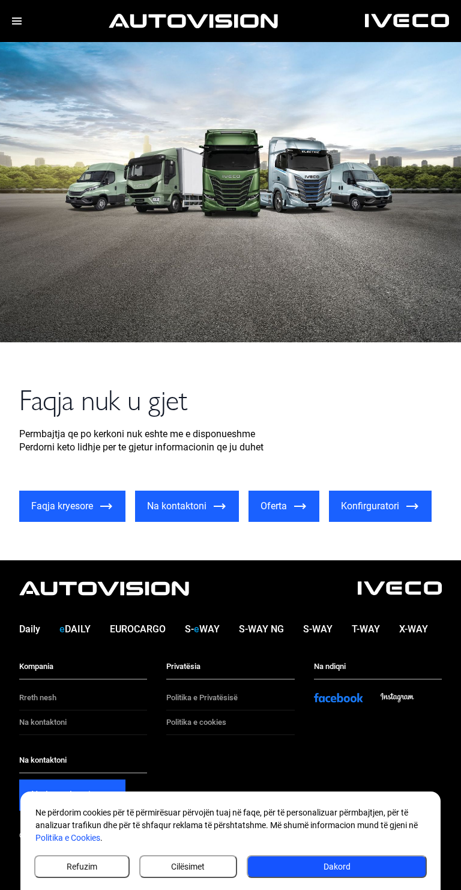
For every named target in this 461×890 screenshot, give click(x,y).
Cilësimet (188, 866)
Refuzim (82, 866)
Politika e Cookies (67, 838)
